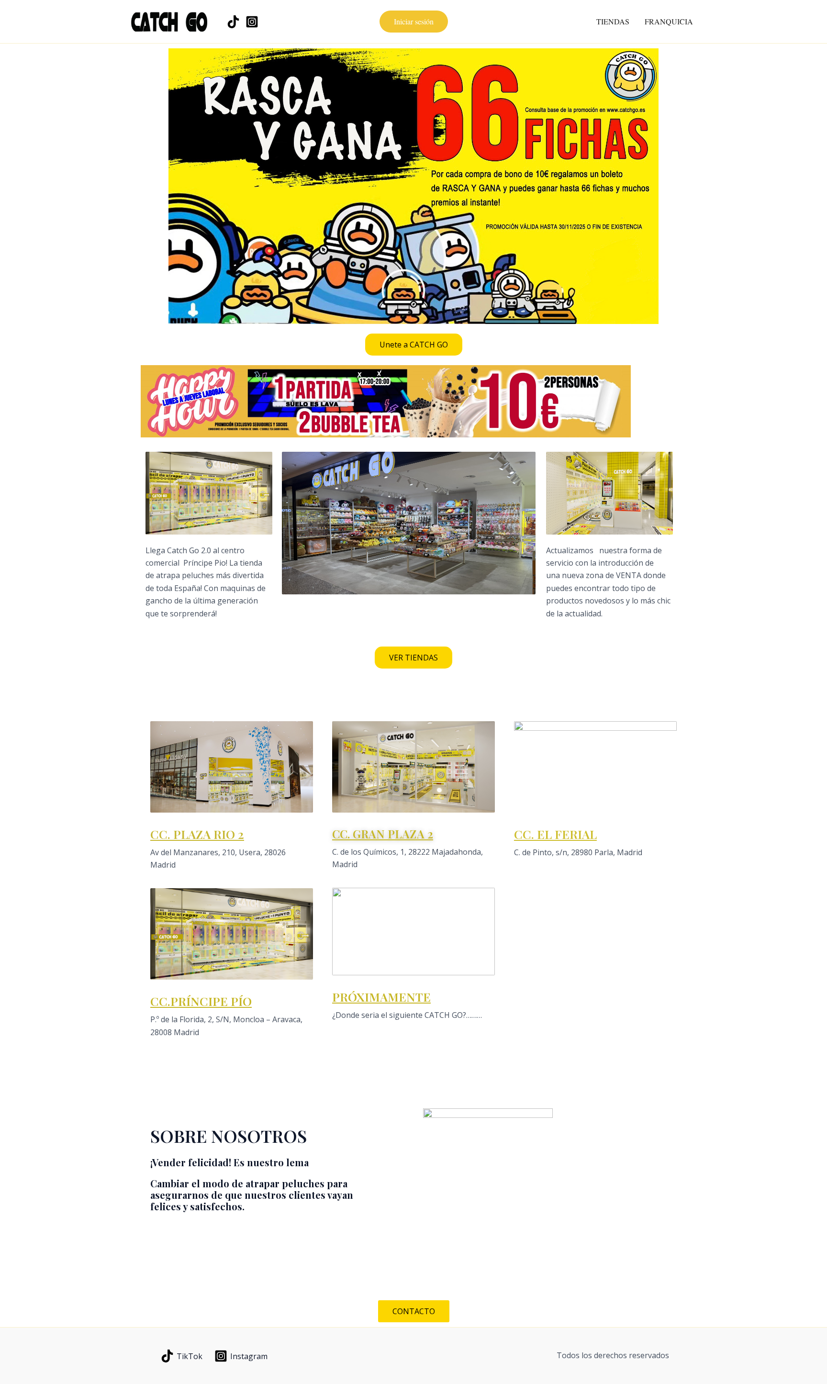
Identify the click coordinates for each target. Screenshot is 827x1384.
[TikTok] (233, 21)
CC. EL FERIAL (555, 834)
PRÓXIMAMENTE (381, 997)
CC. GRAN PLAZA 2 (382, 833)
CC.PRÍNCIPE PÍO (201, 1001)
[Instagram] (252, 21)
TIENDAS (612, 21)
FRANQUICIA (669, 21)
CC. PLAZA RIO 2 (197, 834)
